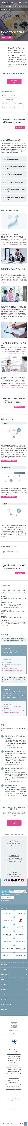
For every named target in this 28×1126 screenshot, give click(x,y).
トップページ (4, 964)
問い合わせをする (19, 127)
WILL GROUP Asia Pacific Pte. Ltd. (14, 1067)
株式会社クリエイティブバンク (13, 1060)
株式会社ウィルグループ (13, 1049)
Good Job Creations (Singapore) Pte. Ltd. (13, 1069)
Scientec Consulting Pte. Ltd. (13, 1071)
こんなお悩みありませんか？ (8, 91)
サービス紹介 (7, 834)
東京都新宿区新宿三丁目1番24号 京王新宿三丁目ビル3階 (14, 1034)
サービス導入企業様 (17, 103)
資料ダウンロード (6, 1004)
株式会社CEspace (13, 1062)
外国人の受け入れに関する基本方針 (14, 1098)
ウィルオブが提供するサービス (9, 99)
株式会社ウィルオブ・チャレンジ (13, 1056)
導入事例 (3, 984)
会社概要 (3, 969)
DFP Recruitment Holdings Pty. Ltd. (13, 1084)
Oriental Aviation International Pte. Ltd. (14, 1075)
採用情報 (3, 989)
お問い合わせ (25, 2)
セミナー (3, 999)
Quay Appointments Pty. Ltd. (13, 1080)
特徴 (2, 979)
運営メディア (4, 908)
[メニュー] (25, 1124)
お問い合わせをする (19, 406)
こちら (13, 747)
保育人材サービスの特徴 (8, 95)
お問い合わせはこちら (6, 37)
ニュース (3, 994)
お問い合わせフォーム (11, 598)
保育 (12, 834)
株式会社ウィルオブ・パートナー (13, 1058)
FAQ (20, 107)
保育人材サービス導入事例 (8, 107)
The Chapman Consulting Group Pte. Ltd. (13, 1073)
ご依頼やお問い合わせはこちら (8, 460)
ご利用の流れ (5, 103)
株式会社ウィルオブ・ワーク (13, 1051)
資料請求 (20, 2)
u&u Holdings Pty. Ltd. (13, 1082)
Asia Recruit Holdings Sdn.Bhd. (13, 1086)
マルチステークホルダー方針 (14, 1100)
